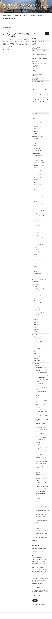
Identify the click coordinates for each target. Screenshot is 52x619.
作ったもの (36, 177)
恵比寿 (37, 309)
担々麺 (37, 213)
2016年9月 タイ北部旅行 (41, 488)
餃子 (37, 258)
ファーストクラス (38, 157)
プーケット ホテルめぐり (41, 397)
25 (47, 99)
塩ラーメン (38, 205)
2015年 (35, 498)
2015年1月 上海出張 (40, 514)
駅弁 (35, 131)
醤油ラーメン (38, 203)
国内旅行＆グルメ (7, 15)
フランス (36, 360)
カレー (35, 191)
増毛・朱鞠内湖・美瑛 (40, 461)
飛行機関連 (26, 15)
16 (43, 97)
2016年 (35, 472)
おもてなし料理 (37, 174)
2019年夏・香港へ (39, 404)
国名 (33, 334)
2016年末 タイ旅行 (40, 491)
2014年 (35, 524)
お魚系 (35, 240)
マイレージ (36, 170)
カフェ (35, 143)
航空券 (35, 167)
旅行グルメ (36, 128)
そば (37, 225)
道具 (35, 187)
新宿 (37, 307)
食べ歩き (36, 126)
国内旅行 (36, 124)
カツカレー (38, 193)
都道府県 (34, 284)
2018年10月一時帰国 (40, 409)
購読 (35, 600)
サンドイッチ (38, 237)
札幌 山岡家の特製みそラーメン (39, 74)
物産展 (35, 133)
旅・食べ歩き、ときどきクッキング (23, 4)
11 (47, 94)
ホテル (35, 145)
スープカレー (38, 198)
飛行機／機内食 (37, 155)
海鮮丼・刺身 (38, 244)
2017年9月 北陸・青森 (40, 470)
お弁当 (35, 266)
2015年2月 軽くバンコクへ (41, 516)
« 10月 (35, 104)
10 (45, 94)
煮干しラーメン (39, 210)
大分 (35, 327)
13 (35, 97)
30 (43, 101)
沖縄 (35, 329)
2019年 (35, 370)
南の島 (37, 338)
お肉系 (35, 247)
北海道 (35, 286)
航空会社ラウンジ (38, 165)
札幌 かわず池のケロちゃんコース (40, 78)
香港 (35, 353)
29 (40, 101)
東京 (35, 300)
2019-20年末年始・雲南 (41, 367)
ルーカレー (38, 196)
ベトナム (36, 356)
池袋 (37, 317)
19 (33, 99)
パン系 (35, 235)
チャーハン (38, 256)
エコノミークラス (38, 162)
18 (47, 97)
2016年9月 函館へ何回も (41, 486)
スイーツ (36, 276)
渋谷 (37, 304)
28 (38, 101)
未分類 (33, 540)
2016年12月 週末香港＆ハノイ (42, 493)
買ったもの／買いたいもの (9, 18)
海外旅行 (36, 138)
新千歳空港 (38, 290)
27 (35, 101)
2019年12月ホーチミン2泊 (41, 374)
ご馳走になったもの (38, 179)
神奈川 (35, 319)
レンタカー (36, 148)
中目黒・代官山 (39, 312)
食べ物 (33, 189)
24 (45, 99)
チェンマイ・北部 (39, 346)
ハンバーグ (38, 249)
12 (33, 97)
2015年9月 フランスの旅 (41, 504)
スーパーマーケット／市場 (39, 150)
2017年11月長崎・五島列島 (41, 450)
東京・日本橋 (38, 302)
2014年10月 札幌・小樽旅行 (42, 533)
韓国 (35, 358)
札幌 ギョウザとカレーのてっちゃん (40, 50)
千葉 (35, 322)
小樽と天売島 (38, 439)
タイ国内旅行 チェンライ (41, 383)
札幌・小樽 (38, 288)
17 (45, 97)
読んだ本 (40, 15)
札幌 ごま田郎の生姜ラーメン (39, 54)
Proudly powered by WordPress (9, 615)
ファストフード (37, 271)
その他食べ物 (37, 273)
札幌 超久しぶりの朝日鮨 (38, 47)
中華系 (35, 254)
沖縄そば (37, 220)
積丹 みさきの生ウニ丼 (37, 81)
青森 (35, 298)
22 (40, 99)
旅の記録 (34, 363)
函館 (37, 292)
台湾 (35, 351)
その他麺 (37, 232)
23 (43, 99)
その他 (37, 295)
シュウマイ (38, 261)
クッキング (33, 15)
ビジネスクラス (37, 160)
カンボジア (36, 348)
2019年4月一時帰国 (40, 391)
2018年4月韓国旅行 (40, 427)
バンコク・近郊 (39, 341)
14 (38, 97)
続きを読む (6, 49)
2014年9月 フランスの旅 (41, 530)
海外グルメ (36, 140)
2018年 (35, 407)
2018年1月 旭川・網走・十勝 (42, 423)
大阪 (35, 324)
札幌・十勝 (38, 444)
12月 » (45, 104)
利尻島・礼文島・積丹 (40, 463)
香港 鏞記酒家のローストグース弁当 (40, 571)
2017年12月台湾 (39, 454)
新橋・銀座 (38, 314)
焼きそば (37, 222)
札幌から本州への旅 (40, 437)
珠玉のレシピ (37, 184)
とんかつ (37, 251)
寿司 (37, 242)
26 (33, 101)
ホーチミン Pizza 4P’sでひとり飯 (39, 569)
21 (38, 99)
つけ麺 (37, 217)
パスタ (37, 230)
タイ (35, 336)
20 (35, 99)
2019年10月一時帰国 (40, 372)
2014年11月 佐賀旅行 (40, 537)
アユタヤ (37, 343)
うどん (37, 227)
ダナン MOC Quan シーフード (39, 559)
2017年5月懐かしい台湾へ (41, 457)
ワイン (35, 182)
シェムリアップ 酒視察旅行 (41, 400)
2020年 (35, 365)
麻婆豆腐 (37, 263)
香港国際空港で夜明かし (37, 557)
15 (40, 97)
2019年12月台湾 (39, 377)
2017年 (35, 442)
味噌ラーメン (38, 208)
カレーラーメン (39, 215)
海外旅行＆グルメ (17, 15)
